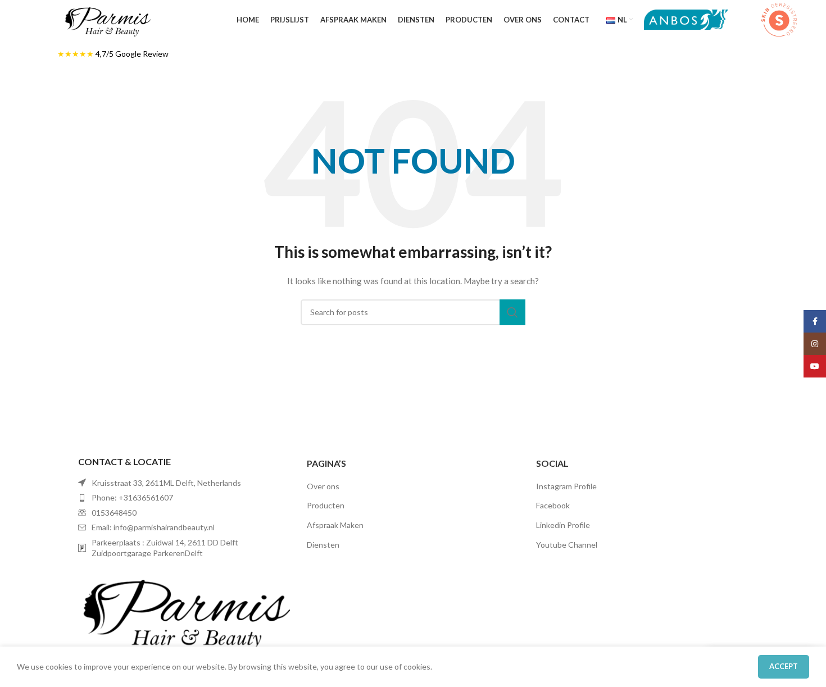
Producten (325, 505)
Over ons (323, 486)
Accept (783, 666)
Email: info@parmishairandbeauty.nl (153, 527)
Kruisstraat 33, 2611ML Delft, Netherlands (166, 483)
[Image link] (184, 608)
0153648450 (114, 512)
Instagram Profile (566, 486)
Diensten (323, 544)
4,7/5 (105, 53)
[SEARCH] (512, 312)
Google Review (142, 53)
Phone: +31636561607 (132, 497)
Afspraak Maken (335, 525)
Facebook (553, 505)
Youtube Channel (566, 544)
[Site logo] (107, 19)
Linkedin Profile (563, 525)
